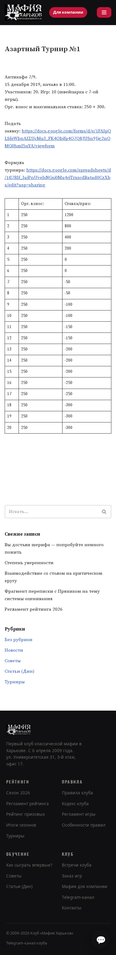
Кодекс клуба (75, 803)
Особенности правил (83, 825)
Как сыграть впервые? (29, 865)
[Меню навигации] (104, 12)
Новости (14, 650)
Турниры (15, 682)
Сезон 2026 (18, 793)
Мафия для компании (84, 886)
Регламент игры (79, 814)
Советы (13, 661)
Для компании (68, 12)
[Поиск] (104, 511)
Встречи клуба (77, 865)
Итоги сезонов (21, 825)
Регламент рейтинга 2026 (33, 609)
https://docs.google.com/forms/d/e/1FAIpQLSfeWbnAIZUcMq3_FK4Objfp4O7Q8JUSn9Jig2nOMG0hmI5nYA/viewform (58, 138)
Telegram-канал (78, 897)
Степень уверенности (29, 563)
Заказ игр (72, 876)
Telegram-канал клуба (26, 943)
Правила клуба (77, 793)
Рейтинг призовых (25, 814)
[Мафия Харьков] (23, 12)
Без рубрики (18, 640)
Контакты (71, 908)
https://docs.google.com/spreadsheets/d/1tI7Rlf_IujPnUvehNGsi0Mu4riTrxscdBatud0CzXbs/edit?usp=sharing (58, 177)
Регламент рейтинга (27, 803)
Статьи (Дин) (19, 671)
